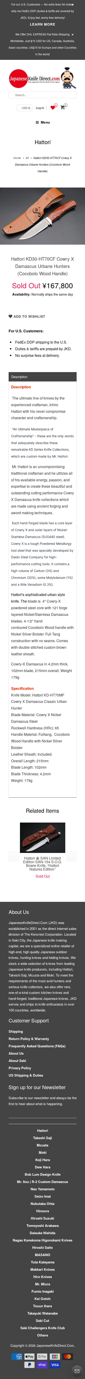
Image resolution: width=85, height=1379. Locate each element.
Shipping (16, 1031)
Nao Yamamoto (43, 1188)
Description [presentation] (19, 376)
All (27, 158)
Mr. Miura (42, 1283)
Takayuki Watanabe (42, 1313)
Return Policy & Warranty (29, 1038)
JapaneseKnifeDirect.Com (55, 1345)
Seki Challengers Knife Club (42, 1327)
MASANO (42, 1254)
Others (42, 1335)
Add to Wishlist (28, 316)
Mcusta (42, 1145)
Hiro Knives (42, 1276)
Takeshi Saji (42, 1137)
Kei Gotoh (42, 1298)
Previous (8, 219)
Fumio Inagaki (43, 1291)
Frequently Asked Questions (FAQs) (37, 1045)
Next (77, 219)
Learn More (42, 24)
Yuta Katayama (42, 1262)
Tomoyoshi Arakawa (43, 1225)
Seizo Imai (42, 1196)
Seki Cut (42, 1320)
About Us (16, 1053)
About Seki (17, 1060)
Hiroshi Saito (42, 1247)
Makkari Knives (42, 1269)
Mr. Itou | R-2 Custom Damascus (42, 1181)
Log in (40, 108)
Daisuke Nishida (42, 1232)
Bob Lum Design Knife (43, 1174)
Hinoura (42, 1210)
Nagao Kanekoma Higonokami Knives (42, 1240)
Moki (42, 1152)
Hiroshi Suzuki (42, 1218)
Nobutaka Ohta (42, 1203)
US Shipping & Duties (26, 1075)
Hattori (43, 142)
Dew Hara (42, 1167)
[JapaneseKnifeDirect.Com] (43, 78)
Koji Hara (42, 1159)
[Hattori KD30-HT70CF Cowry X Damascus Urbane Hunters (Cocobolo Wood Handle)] (42, 216)
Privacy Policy (20, 1067)
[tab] (43, 376)
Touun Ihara (42, 1305)
